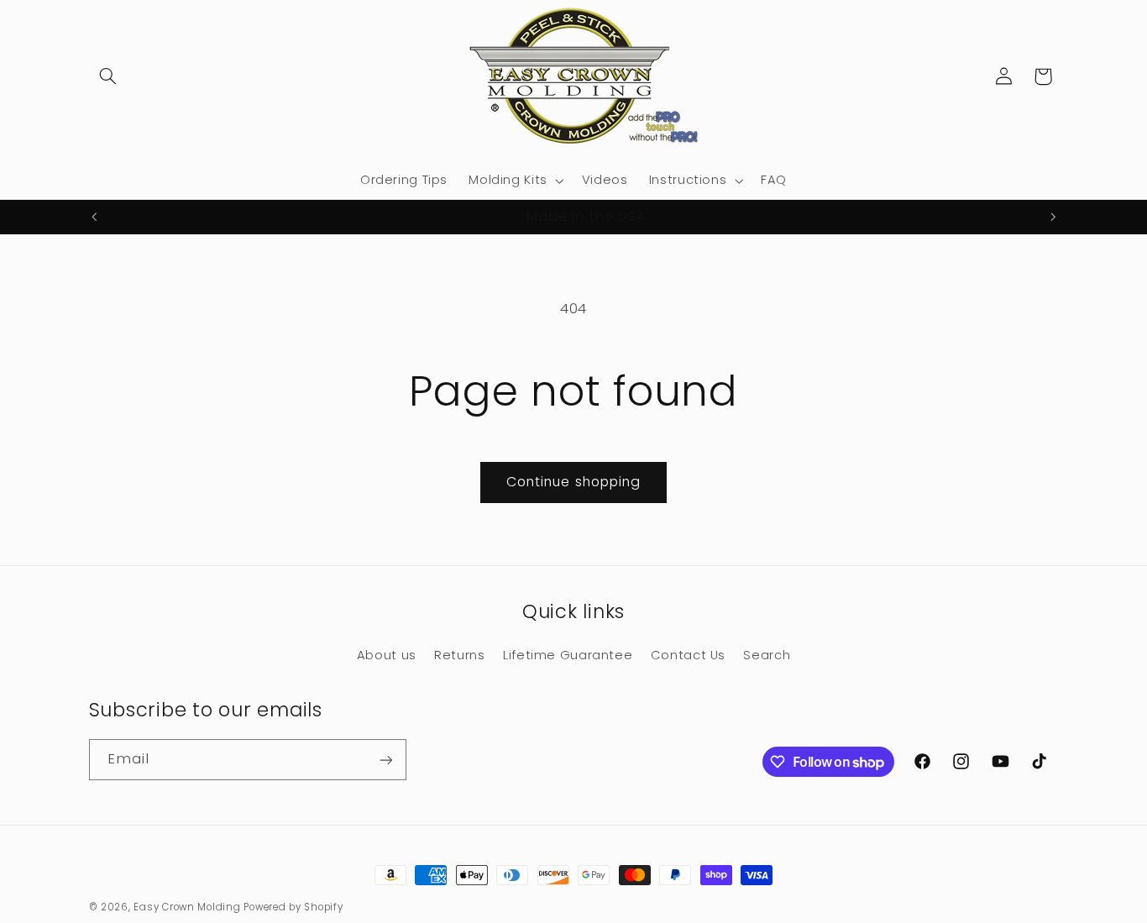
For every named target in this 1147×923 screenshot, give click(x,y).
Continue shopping (573, 481)
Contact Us (688, 655)
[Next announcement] (1052, 217)
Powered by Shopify (293, 907)
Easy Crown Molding (187, 907)
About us (386, 655)
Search (766, 655)
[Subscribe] (385, 759)
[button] (108, 76)
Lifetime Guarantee (567, 655)
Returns (459, 655)
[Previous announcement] (94, 217)
